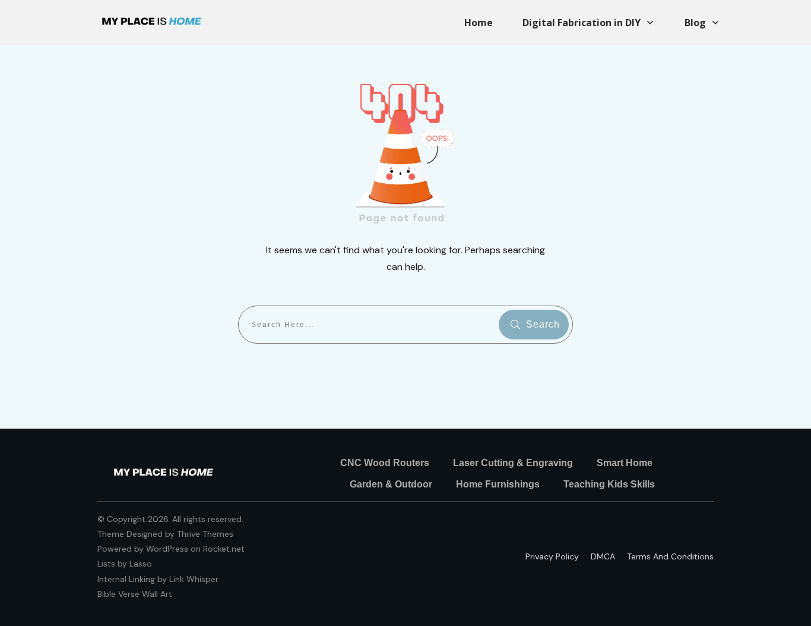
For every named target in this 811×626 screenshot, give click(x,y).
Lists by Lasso (124, 563)
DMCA (603, 556)
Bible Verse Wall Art (134, 594)
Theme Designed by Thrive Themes (165, 534)
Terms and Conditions (670, 556)
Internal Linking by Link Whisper (157, 579)
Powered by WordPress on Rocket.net (171, 548)
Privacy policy (552, 556)
